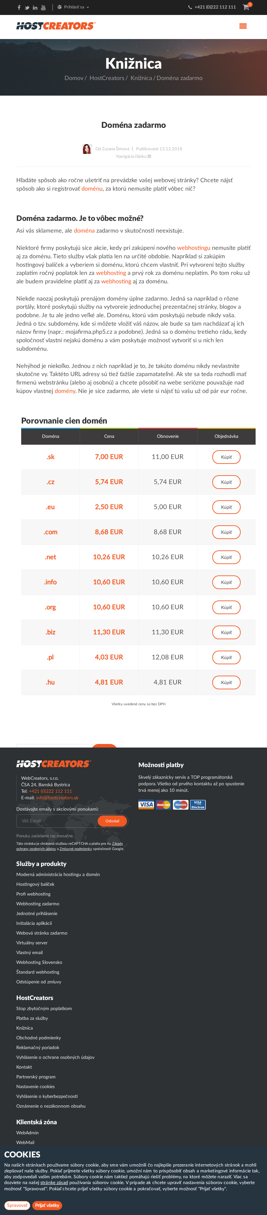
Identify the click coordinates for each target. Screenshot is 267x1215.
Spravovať (17, 1205)
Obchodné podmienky (38, 1038)
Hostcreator (53, 763)
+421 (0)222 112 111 (215, 7)
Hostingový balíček (35, 884)
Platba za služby (32, 1018)
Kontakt (24, 1067)
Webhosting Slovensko (39, 962)
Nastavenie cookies (35, 1087)
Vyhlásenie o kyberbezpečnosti (47, 1096)
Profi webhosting (33, 894)
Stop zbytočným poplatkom (44, 1008)
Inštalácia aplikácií (34, 923)
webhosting (111, 273)
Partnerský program (36, 1077)
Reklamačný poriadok (37, 1048)
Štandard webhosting (37, 972)
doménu (92, 189)
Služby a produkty (41, 864)
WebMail (25, 1143)
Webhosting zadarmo (37, 904)
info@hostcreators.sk (57, 798)
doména (84, 231)
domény (65, 391)
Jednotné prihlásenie (36, 913)
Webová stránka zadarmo (41, 933)
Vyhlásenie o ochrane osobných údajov (55, 1057)
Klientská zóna (36, 1122)
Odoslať (112, 821)
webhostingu (193, 248)
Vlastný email (29, 953)
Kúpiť (226, 457)
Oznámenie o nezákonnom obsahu (51, 1106)
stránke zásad (54, 1183)
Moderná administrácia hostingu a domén (58, 874)
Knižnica (141, 78)
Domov (73, 78)
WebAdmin (27, 1133)
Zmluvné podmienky (76, 849)
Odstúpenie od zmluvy (38, 982)
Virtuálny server (32, 943)
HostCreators (107, 78)
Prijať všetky (47, 1205)
